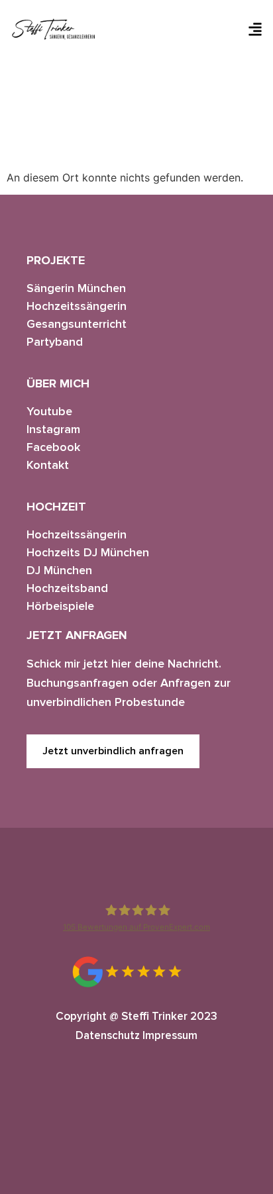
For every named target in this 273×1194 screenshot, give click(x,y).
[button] (255, 29)
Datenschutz (108, 1035)
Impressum (169, 1035)
